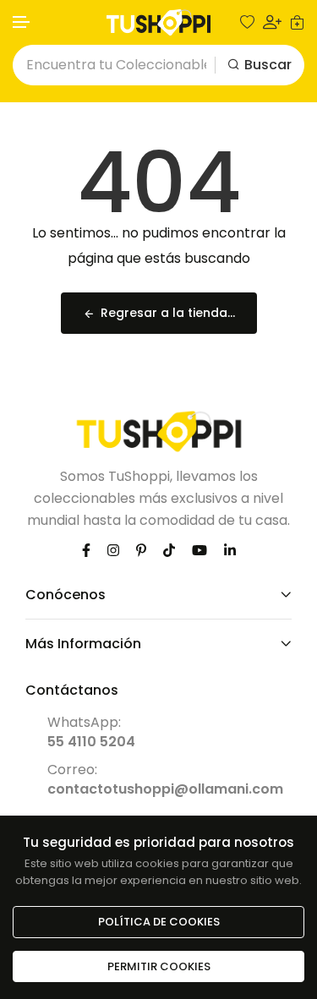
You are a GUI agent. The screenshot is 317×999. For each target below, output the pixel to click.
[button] (22, 22)
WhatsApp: (91, 731)
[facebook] (86, 550)
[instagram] (113, 550)
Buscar (268, 64)
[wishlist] (247, 22)
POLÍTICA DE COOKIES (159, 922)
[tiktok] (169, 550)
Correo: (165, 779)
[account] (272, 22)
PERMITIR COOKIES (158, 966)
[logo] (159, 22)
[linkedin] (230, 550)
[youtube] (199, 550)
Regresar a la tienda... (168, 312)
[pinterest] (141, 550)
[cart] (297, 22)
